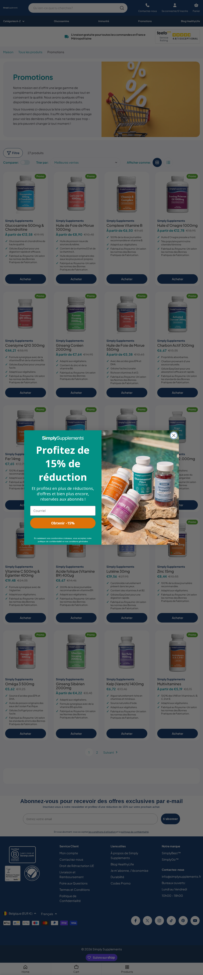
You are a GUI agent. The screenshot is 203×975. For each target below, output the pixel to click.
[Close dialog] (173, 435)
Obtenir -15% (63, 523)
